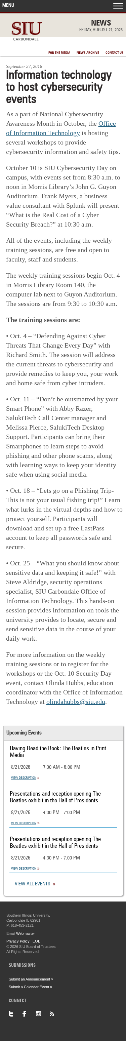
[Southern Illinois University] (27, 44)
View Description (23, 777)
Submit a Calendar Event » (30, 987)
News (101, 23)
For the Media (59, 52)
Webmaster (25, 933)
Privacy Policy (18, 941)
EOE (36, 941)
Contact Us (115, 52)
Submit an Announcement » (31, 979)
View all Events (32, 884)
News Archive (88, 52)
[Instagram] (42, 1014)
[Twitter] (15, 1014)
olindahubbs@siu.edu (75, 701)
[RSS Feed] (55, 1014)
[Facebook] (29, 1014)
